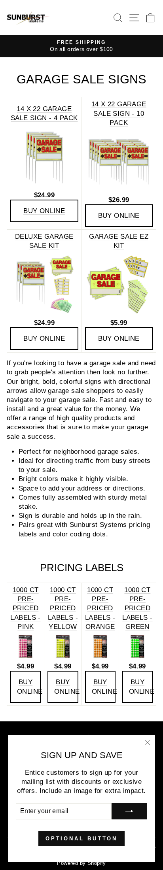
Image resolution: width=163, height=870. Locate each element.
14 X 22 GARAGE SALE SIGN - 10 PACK (118, 113)
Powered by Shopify (81, 863)
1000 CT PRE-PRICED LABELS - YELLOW (63, 608)
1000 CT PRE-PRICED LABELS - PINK (25, 608)
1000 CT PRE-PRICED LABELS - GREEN (137, 608)
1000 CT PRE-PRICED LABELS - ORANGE (100, 608)
